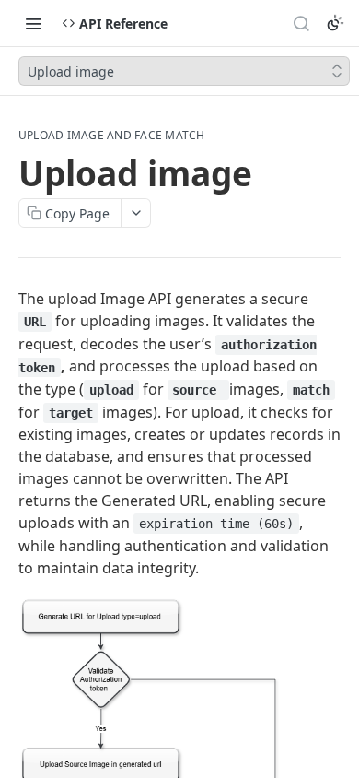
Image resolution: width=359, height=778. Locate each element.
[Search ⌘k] (301, 23)
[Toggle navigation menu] (33, 23)
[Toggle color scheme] (335, 23)
